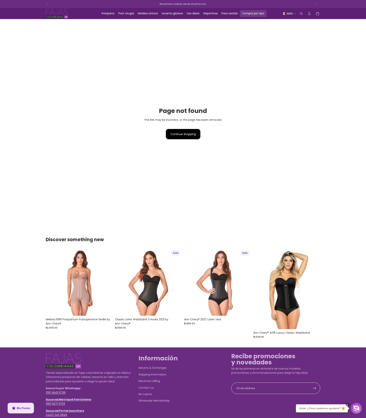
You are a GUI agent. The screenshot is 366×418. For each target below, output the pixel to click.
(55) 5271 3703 (55, 404)
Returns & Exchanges (153, 368)
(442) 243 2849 (56, 415)
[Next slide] (107, 282)
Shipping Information (152, 374)
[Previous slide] (51, 282)
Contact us (146, 388)
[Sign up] (315, 388)
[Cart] (317, 13)
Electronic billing (149, 381)
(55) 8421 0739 (56, 393)
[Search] (301, 13)
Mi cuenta (145, 394)
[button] (356, 408)
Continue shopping (183, 134)
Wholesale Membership (154, 401)
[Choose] (106, 309)
